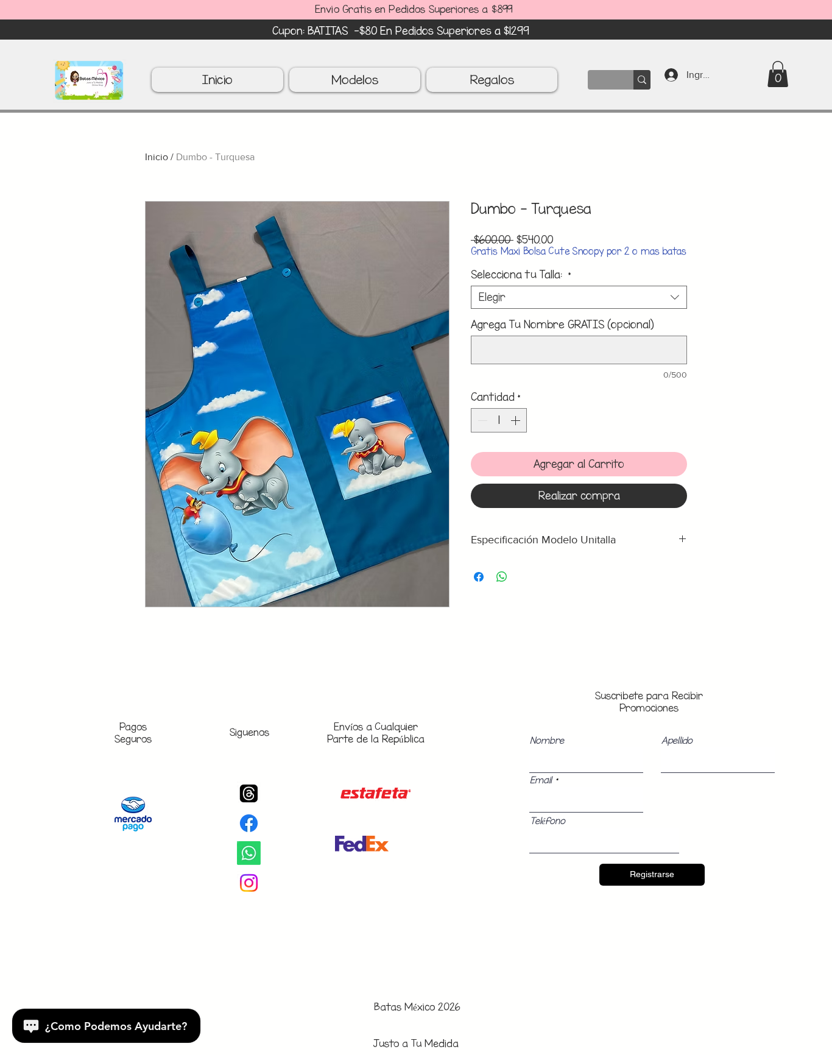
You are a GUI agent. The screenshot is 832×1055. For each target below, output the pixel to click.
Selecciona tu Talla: (521, 275)
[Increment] (516, 420)
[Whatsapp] (249, 853)
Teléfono (547, 821)
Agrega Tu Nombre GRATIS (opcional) (562, 325)
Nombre (547, 740)
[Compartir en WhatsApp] (502, 577)
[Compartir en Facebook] (478, 577)
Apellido (677, 740)
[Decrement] (481, 420)
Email (541, 780)
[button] (778, 74)
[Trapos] (249, 793)
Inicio (156, 157)
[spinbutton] (499, 420)
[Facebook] (249, 823)
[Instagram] (249, 883)
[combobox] (579, 297)
